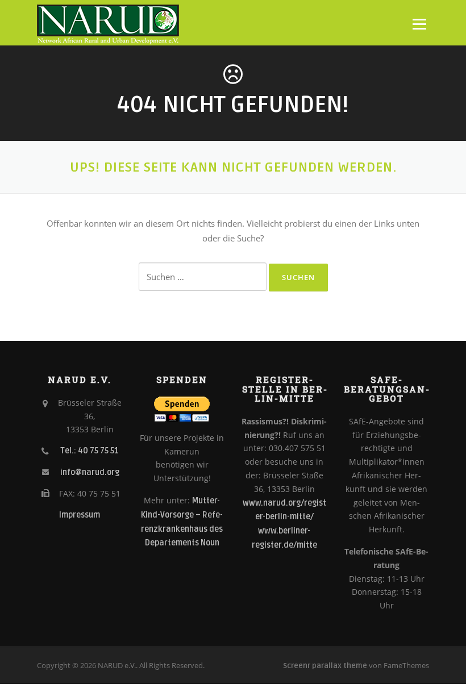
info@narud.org (89, 472)
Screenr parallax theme (325, 665)
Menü (419, 24)
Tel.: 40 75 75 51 (89, 451)
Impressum (79, 515)
